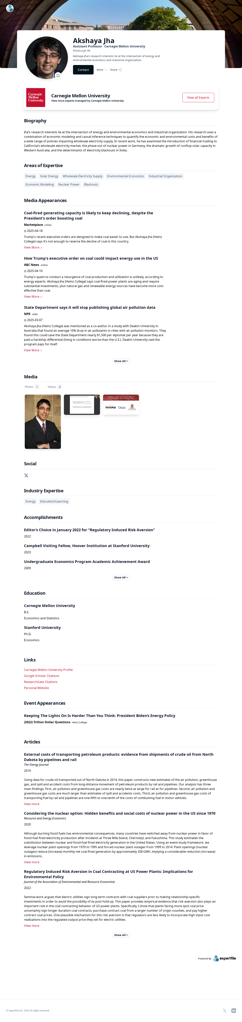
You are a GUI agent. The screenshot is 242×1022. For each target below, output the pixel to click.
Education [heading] (35, 593)
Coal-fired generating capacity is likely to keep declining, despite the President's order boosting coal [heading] (88, 215)
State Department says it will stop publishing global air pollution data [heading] (89, 307)
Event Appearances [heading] (44, 703)
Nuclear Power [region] (69, 184)
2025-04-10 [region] (35, 271)
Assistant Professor (109, 46)
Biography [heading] (35, 121)
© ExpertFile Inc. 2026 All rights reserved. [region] (28, 1010)
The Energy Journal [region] (36, 765)
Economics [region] (32, 640)
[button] (26, 475)
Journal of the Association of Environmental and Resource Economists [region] (69, 882)
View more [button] (31, 804)
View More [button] (31, 247)
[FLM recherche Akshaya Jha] (82, 405)
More (100, 69)
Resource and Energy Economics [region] (45, 818)
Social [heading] (30, 464)
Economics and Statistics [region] (41, 618)
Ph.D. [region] (27, 634)
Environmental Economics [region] (125, 176)
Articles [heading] (32, 742)
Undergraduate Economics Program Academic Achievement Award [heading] (87, 561)
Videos (54, 387)
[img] (35, 97)
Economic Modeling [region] (40, 184)
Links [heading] (30, 660)
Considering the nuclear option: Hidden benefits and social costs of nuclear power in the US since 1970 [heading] (119, 813)
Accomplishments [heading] (43, 517)
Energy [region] (31, 176)
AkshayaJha (94, 40)
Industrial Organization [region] (165, 176)
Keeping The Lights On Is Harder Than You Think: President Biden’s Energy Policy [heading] (99, 715)
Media (30, 377)
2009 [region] (27, 568)
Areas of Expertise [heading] (43, 165)
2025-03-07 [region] (35, 320)
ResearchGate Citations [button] (40, 682)
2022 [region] (27, 536)
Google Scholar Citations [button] (41, 676)
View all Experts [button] (198, 97)
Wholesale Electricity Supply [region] (82, 176)
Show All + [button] (121, 361)
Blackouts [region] (91, 184)
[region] (120, 51)
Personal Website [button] (36, 688)
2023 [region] (27, 552)
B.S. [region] (26, 612)
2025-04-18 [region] (35, 231)
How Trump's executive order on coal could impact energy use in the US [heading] (91, 258)
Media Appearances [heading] (45, 200)
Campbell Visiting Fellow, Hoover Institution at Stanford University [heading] (87, 545)
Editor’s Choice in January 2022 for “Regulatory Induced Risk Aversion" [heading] (89, 529)
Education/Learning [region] (54, 501)
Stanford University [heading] (42, 627)
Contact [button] (83, 70)
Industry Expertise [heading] (43, 491)
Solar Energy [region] (49, 176)
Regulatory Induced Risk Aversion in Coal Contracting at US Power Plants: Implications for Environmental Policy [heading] (108, 874)
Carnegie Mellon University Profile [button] (48, 670)
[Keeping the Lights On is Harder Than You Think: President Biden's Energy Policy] (121, 405)
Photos (31, 387)
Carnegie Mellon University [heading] (49, 605)
